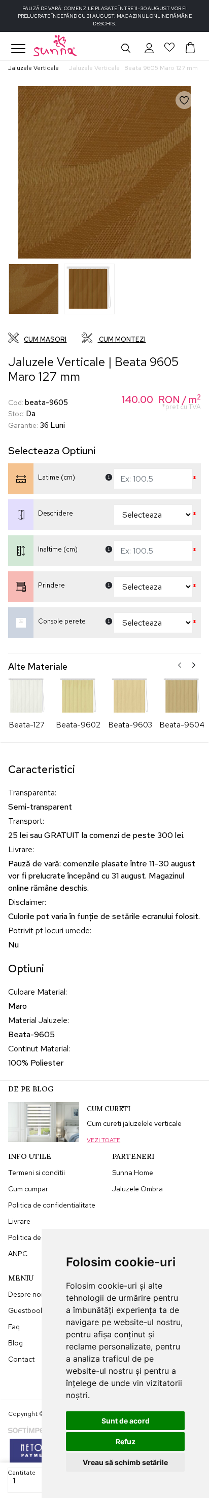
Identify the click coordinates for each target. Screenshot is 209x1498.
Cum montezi (121, 339)
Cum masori (45, 339)
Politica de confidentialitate (51, 1205)
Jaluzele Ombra (137, 1188)
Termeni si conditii (36, 1172)
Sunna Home (132, 1172)
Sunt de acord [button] (125, 1420)
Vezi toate (103, 1140)
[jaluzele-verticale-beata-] (34, 289)
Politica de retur (33, 1237)
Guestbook (26, 1310)
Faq (14, 1326)
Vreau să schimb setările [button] (125, 1462)
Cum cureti (108, 1109)
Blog (15, 1342)
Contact (21, 1359)
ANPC (17, 1253)
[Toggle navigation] (18, 49)
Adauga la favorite (191, 108)
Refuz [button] (125, 1441)
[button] (149, 47)
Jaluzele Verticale (33, 68)
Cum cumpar (28, 1188)
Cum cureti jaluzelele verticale (134, 1123)
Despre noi (25, 1294)
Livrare (19, 1221)
